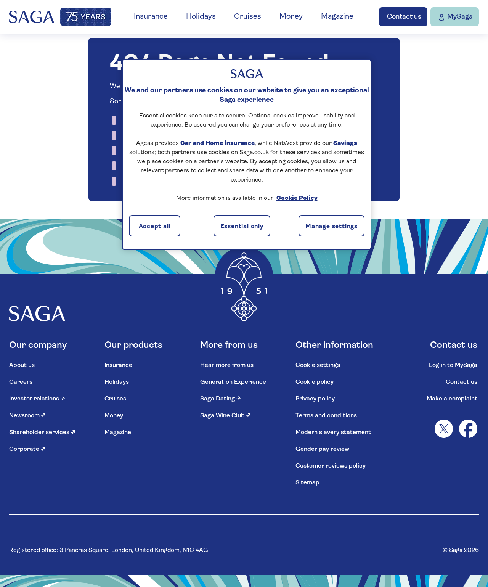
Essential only (241, 227)
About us (22, 365)
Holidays (201, 17)
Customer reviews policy (330, 466)
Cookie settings (317, 365)
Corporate (27, 449)
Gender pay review (322, 449)
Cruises (247, 17)
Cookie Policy (297, 198)
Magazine (337, 17)
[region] (246, 154)
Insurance (151, 17)
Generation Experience (233, 382)
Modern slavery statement (333, 432)
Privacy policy (315, 399)
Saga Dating (220, 399)
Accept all (155, 227)
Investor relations (37, 399)
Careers (20, 382)
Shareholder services (42, 432)
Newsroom (27, 416)
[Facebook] (468, 429)
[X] (444, 429)
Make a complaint (452, 399)
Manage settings (331, 227)
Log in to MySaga (453, 365)
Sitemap (307, 483)
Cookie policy (314, 382)
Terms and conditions (326, 416)
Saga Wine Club (225, 416)
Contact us (461, 382)
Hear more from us (227, 365)
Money (291, 17)
